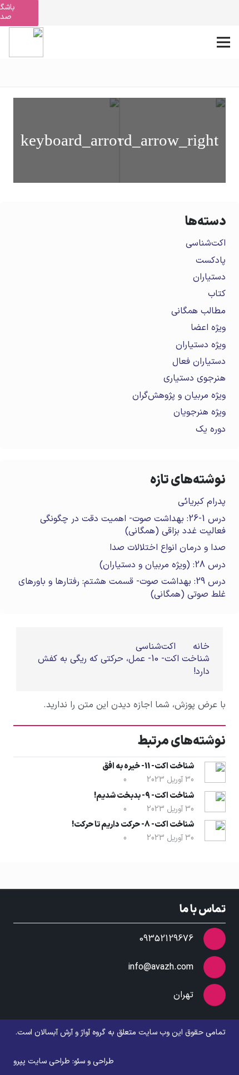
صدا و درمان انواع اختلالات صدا (167, 547)
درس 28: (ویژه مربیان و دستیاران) (162, 565)
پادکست (211, 260)
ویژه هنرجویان (199, 412)
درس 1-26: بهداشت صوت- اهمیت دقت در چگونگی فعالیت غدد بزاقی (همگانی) (133, 525)
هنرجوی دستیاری (194, 378)
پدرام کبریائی (202, 501)
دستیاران (209, 277)
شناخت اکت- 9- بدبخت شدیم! (144, 796)
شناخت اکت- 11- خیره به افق (148, 766)
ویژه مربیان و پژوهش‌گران (179, 395)
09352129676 (166, 939)
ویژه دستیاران (201, 345)
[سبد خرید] (68, 42)
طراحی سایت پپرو (41, 1061)
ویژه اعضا (208, 327)
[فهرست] (223, 42)
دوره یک (211, 429)
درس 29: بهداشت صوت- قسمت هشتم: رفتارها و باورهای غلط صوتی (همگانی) (122, 588)
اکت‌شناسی (206, 243)
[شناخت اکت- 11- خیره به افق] (173, 140)
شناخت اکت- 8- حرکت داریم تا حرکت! (133, 825)
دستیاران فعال (199, 361)
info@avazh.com (160, 967)
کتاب (217, 294)
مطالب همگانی (198, 311)
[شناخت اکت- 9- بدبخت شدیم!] (66, 140)
